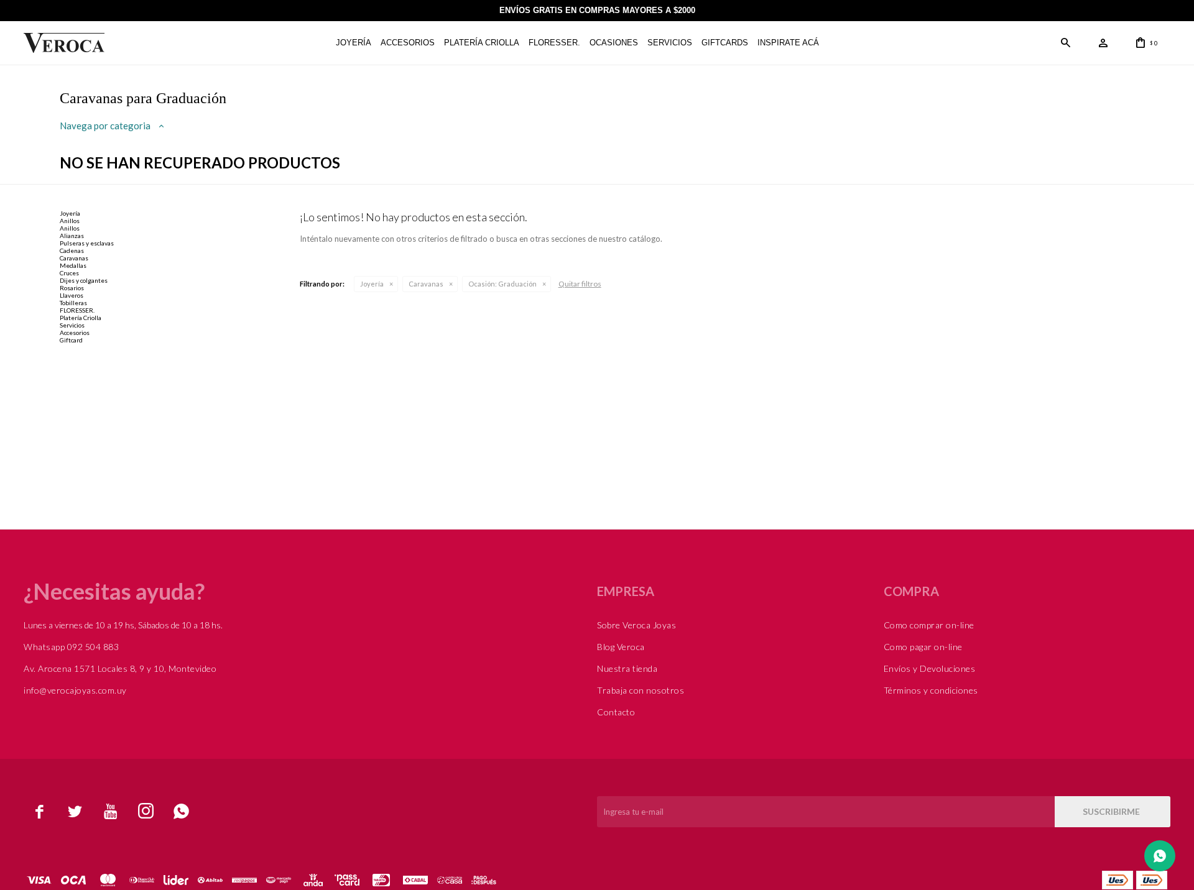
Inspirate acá (788, 42)
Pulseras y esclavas (87, 243)
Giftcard (71, 340)
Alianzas (72, 235)
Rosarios (72, 287)
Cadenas (72, 250)
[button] (1065, 42)
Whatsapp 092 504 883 (71, 646)
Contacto (616, 712)
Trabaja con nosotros (640, 690)
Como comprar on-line (929, 625)
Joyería (353, 42)
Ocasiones (614, 42)
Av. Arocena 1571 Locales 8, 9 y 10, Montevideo (120, 668)
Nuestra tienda (627, 668)
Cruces (69, 273)
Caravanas (426, 284)
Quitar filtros (579, 283)
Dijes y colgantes (84, 280)
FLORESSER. (554, 42)
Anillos (70, 220)
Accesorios (408, 42)
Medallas (73, 265)
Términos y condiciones (931, 690)
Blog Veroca (621, 646)
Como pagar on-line (923, 646)
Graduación (502, 284)
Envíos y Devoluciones (930, 668)
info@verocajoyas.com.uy (75, 690)
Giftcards (724, 42)
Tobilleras (73, 302)
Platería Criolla (481, 42)
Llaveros (71, 295)
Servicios (669, 42)
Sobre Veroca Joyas (636, 625)
